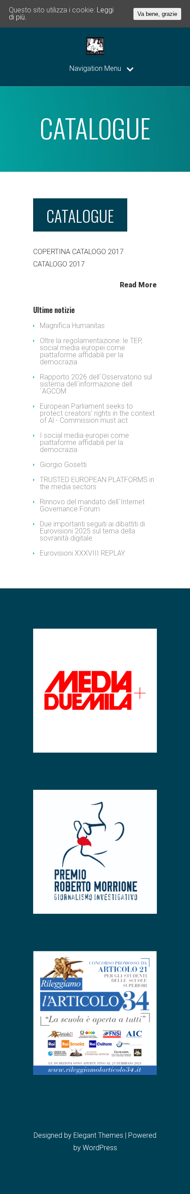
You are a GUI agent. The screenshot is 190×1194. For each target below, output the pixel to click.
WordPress (100, 1148)
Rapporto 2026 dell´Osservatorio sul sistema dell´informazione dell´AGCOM (96, 384)
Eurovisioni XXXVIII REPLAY (82, 553)
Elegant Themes (98, 1135)
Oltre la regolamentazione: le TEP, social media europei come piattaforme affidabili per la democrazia (91, 351)
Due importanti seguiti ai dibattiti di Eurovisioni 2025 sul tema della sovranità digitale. (92, 531)
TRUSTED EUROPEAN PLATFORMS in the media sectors (97, 483)
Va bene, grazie (157, 14)
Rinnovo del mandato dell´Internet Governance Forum (92, 505)
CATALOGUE (80, 215)
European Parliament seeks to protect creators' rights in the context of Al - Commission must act (97, 413)
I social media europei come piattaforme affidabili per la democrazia (84, 442)
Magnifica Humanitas (72, 325)
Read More (138, 285)
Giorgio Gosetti (63, 464)
